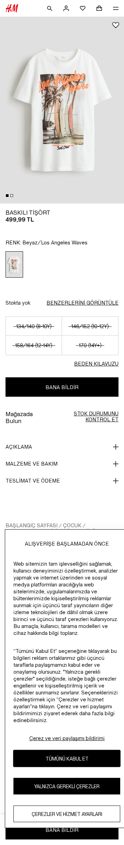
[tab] (7, 195)
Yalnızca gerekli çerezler (67, 786)
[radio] (14, 264)
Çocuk (72, 525)
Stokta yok (18, 303)
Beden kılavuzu (96, 364)
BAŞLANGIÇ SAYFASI (32, 525)
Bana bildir (62, 387)
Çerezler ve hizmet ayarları (67, 814)
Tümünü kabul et (67, 759)
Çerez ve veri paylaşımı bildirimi (67, 738)
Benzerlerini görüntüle (82, 303)
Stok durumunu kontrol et (96, 416)
